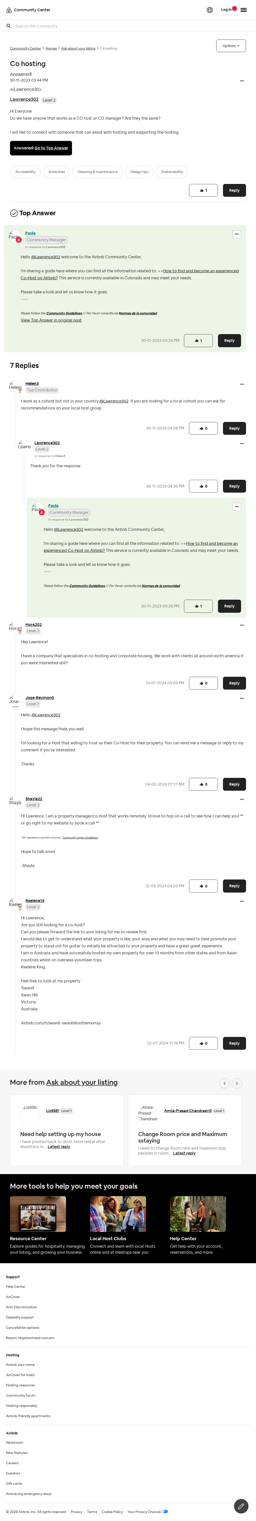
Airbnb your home (20, 1365)
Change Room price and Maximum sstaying (182, 1137)
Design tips (139, 172)
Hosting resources (20, 1385)
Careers (12, 1463)
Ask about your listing (78, 48)
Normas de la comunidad (138, 313)
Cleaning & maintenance (98, 172)
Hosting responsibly (21, 1406)
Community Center (25, 48)
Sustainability (172, 172)
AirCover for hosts (20, 1375)
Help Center (16, 1286)
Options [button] (229, 46)
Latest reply (59, 1146)
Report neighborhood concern (30, 1338)
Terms (92, 1512)
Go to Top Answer (51, 148)
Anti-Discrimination (21, 1307)
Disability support (20, 1317)
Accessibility (26, 172)
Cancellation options (22, 1328)
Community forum (21, 1395)
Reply (234, 190)
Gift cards (14, 1483)
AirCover (13, 1297)
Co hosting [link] (108, 48)
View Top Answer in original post (51, 320)
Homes (51, 48)
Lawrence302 (24, 99)
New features (17, 1453)
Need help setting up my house (60, 1134)
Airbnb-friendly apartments (28, 1416)
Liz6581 (52, 1110)
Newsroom (14, 1442)
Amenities (56, 172)
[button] (242, 81)
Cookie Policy (112, 1512)
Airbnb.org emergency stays (29, 1494)
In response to (45, 247)
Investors (13, 1473)
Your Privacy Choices (144, 1512)
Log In (226, 10)
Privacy (76, 1512)
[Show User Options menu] (243, 10)
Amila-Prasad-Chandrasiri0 (188, 1110)
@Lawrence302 (45, 257)
